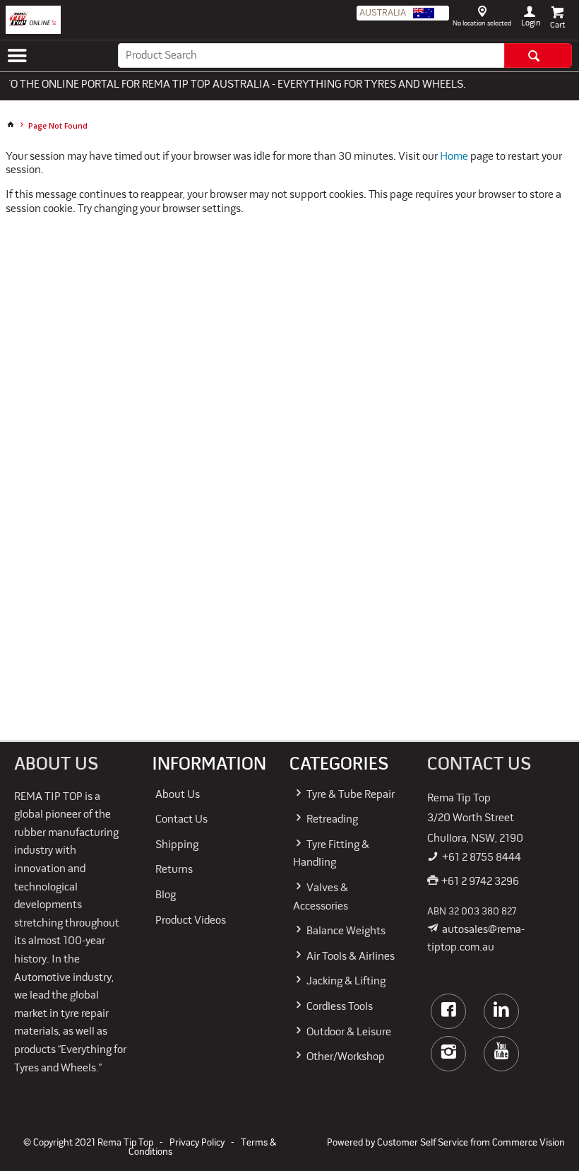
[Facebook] (448, 1011)
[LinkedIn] (501, 1011)
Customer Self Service (422, 1143)
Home (454, 157)
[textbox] (311, 55)
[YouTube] (501, 1053)
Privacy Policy (197, 1143)
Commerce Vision (528, 1143)
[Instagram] (448, 1053)
